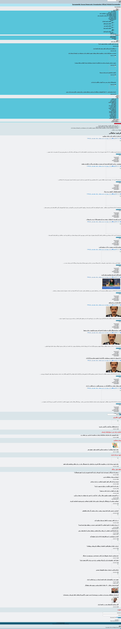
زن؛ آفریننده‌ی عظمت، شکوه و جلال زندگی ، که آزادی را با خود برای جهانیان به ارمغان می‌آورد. (96, 495)
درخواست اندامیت (114, 121)
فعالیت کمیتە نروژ (107, 25)
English (116, 35)
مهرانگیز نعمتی (113, 117)
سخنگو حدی (113, 11)
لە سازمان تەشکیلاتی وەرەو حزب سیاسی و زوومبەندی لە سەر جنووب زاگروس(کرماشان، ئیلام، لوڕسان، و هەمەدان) (90, 595)
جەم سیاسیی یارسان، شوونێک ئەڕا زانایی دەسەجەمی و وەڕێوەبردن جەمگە (100, 555)
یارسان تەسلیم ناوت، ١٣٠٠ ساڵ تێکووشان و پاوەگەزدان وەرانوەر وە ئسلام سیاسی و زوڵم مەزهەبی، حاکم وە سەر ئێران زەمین (91, 91)
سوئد (112, 27)
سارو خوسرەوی (113, 115)
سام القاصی (113, 110)
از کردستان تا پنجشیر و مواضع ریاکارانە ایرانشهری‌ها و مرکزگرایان (103, 358)
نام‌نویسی (116, 619)
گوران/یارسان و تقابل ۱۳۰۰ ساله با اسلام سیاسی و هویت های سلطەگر (101, 585)
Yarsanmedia (62, 622)
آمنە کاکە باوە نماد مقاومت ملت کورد (111, 275)
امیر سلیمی (113, 98)
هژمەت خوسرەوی (112, 105)
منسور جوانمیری (112, 114)
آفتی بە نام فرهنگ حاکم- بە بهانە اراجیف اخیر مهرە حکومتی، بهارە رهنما (102, 330)
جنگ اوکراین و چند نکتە (115, 302)
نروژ (112, 24)
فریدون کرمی (113, 99)
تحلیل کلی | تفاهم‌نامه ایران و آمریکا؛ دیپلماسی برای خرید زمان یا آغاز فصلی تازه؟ (99, 560)
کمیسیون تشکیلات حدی (111, 14)
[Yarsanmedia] (118, 6)
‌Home (117, 8)
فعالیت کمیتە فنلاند (107, 23)
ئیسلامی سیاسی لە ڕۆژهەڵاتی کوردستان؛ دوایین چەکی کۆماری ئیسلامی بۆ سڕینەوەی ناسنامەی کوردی (94, 501)
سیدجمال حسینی (112, 118)
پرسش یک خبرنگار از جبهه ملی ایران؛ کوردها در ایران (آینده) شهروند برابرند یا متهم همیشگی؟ (96, 472)
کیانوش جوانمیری (112, 112)
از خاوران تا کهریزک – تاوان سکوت (112, 136)
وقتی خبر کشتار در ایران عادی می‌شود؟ (109, 491)
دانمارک (111, 20)
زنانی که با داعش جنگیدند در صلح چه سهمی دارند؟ (108, 43)
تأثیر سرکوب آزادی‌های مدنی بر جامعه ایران (108, 604)
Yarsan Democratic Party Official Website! (60, 623)
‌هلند (112, 29)
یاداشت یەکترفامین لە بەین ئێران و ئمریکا (108, 72)
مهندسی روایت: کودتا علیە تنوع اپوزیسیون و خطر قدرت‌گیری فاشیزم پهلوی (101, 164)
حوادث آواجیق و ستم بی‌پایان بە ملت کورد (110, 247)
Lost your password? (114, 620)
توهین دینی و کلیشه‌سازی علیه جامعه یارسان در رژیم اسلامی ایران (102, 579)
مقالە (117, 97)
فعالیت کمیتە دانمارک (106, 21)
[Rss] (120, 1)
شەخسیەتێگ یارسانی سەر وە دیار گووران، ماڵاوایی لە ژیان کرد (103, 82)
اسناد (117, 95)
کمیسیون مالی (113, 33)
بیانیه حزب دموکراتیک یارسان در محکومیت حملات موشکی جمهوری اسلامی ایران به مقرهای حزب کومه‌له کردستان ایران (92, 53)
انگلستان (111, 32)
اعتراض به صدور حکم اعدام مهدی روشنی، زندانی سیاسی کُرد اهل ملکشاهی (100, 510)
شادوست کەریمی (112, 111)
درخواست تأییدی (115, 120)
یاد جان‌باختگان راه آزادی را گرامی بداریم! (108, 426)
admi (114, 138)
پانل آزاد (110, 138)
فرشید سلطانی (101, 138)
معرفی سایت (115, 119)
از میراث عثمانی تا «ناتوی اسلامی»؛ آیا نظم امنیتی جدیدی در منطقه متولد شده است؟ (98, 525)
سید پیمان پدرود (113, 109)
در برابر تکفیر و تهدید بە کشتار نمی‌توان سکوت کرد (106, 520)
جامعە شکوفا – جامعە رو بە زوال (112, 191)
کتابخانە (116, 96)
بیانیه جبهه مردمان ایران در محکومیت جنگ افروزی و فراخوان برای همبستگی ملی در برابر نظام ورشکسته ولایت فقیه (90, 464)
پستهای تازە (107, 138)
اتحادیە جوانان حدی (112, 18)
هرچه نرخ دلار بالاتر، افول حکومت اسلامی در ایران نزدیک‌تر (104, 481)
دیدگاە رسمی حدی (114, 41)
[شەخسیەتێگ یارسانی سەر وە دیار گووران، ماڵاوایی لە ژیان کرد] (112, 79)
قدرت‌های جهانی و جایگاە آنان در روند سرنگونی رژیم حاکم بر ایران (103, 386)
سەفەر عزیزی (113, 106)
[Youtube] (119, 1)
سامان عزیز (113, 104)
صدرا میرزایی (113, 113)
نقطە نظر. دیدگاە (92, 138)
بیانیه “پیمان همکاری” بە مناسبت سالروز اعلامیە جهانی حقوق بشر (103, 449)
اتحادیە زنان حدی (112, 16)
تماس (117, 40)
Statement (114, 38)
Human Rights (113, 37)
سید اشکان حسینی (112, 102)
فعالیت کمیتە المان (107, 31)
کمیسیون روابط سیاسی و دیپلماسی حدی (108, 13)
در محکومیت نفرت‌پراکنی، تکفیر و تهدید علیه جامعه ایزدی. (104, 48)
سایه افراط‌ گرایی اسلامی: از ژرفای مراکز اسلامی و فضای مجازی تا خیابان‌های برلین (98, 530)
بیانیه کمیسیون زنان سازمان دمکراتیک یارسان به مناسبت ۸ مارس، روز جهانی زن (99, 435)
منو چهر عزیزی (113, 101)
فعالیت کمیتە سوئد (107, 28)
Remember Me (113, 617)
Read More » (118, 154)
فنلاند (112, 22)
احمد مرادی (113, 103)
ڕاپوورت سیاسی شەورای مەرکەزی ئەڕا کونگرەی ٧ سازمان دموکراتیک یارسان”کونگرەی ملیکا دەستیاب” (95, 62)
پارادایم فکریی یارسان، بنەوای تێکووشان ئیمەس (107, 570)
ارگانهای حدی (115, 10)
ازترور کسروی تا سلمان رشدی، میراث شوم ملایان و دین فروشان (103, 219)
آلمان (112, 30)
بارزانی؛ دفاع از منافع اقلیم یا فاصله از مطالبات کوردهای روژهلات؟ (102, 546)
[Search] (120, 0)
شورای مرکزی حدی (112, 12)
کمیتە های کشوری (112, 19)
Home (120, 130)
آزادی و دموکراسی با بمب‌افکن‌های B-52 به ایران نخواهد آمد (104, 536)
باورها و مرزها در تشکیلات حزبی (110, 477)
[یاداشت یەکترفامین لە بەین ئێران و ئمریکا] (112, 70)
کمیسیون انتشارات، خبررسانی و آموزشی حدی (107, 15)
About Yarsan (113, 36)
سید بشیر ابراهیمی (112, 107)
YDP (115, 39)
